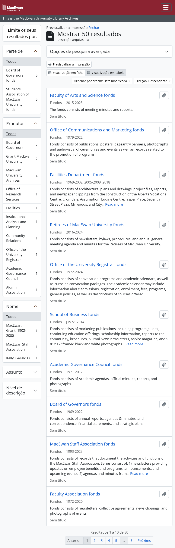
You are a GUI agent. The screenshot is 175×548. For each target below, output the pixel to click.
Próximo (144, 540)
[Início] (14, 7)
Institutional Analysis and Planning (22, 221)
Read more (114, 204)
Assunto (14, 372)
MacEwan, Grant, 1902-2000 (22, 330)
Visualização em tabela (107, 73)
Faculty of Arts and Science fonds (82, 95)
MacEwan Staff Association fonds (82, 444)
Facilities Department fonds (77, 174)
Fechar (94, 27)
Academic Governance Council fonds (86, 364)
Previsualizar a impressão (71, 64)
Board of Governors (22, 145)
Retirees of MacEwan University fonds (87, 224)
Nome (12, 306)
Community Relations (22, 238)
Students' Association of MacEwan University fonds (22, 99)
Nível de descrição (15, 390)
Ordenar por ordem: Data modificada (101, 81)
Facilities (22, 209)
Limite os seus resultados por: (22, 33)
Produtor (15, 123)
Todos (11, 61)
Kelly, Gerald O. (22, 359)
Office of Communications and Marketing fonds (97, 129)
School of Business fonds (74, 314)
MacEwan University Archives (22, 175)
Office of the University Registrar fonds (88, 264)
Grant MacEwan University (22, 159)
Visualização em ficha (67, 73)
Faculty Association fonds (75, 494)
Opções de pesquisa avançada (80, 51)
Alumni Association (22, 290)
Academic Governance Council (22, 273)
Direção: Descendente (152, 81)
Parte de (14, 51)
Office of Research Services (22, 194)
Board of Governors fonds (22, 75)
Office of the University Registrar (22, 254)
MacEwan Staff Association (22, 347)
